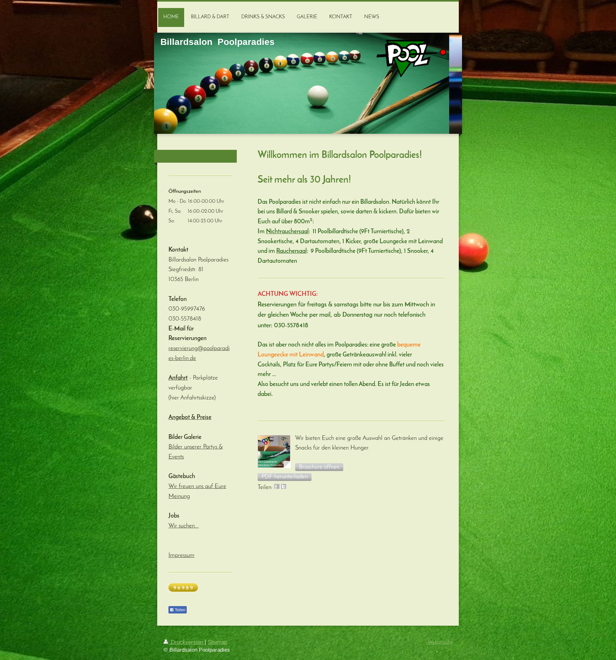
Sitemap (217, 642)
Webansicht (440, 642)
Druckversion (187, 642)
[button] (319, 467)
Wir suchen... (183, 526)
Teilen (179, 610)
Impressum (181, 556)
